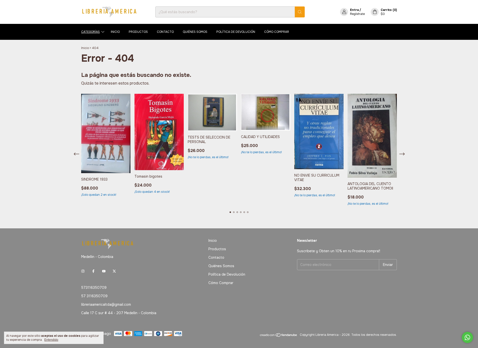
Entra (354, 10)
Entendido (51, 340)
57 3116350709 (94, 296)
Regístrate (357, 14)
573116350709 (94, 287)
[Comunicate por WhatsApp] (467, 337)
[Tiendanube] (278, 336)
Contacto (165, 32)
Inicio (115, 32)
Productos (138, 32)
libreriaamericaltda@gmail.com (106, 304)
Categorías (90, 32)
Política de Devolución (235, 32)
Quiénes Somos (195, 32)
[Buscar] (300, 11)
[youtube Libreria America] (104, 271)
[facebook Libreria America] (93, 271)
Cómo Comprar (276, 32)
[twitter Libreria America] (114, 271)
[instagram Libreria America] (83, 271)
